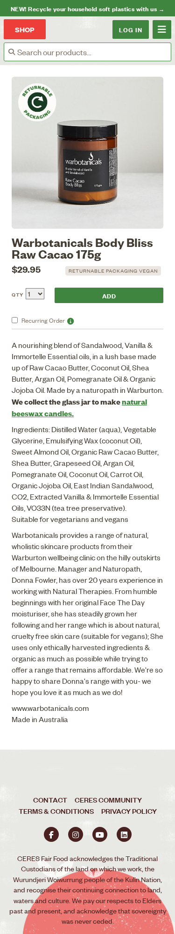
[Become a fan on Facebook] (51, 834)
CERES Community (108, 799)
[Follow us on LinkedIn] (124, 834)
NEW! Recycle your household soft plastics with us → (87, 8)
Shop (25, 29)
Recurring (43, 320)
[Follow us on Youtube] (99, 834)
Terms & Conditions (56, 811)
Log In (130, 29)
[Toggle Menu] (162, 29)
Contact (50, 799)
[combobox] (94, 52)
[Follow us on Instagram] (75, 834)
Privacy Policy (129, 811)
